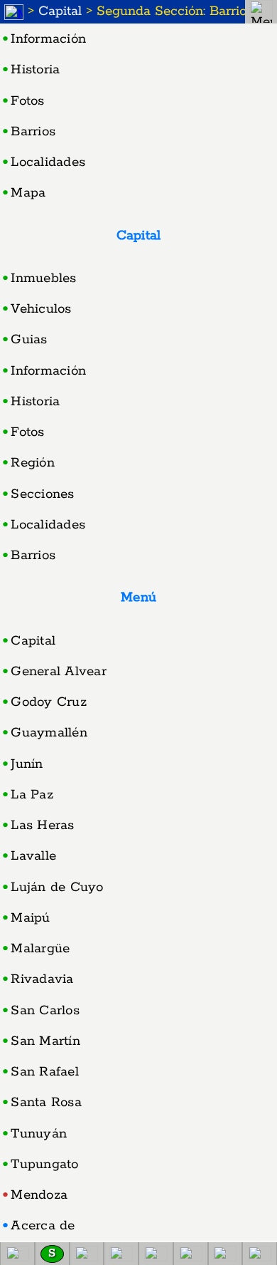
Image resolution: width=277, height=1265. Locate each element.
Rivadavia (42, 979)
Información (48, 39)
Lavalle (33, 856)
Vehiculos (41, 309)
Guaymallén (49, 732)
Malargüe (40, 948)
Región (33, 463)
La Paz (32, 794)
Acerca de (43, 1225)
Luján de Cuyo (57, 887)
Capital (60, 11)
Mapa (28, 193)
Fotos (27, 101)
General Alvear (59, 671)
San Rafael (45, 1072)
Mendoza (39, 1195)
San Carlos (45, 1010)
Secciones (42, 494)
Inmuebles (43, 278)
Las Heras (42, 825)
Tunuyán (39, 1133)
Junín (27, 764)
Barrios (33, 131)
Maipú (30, 918)
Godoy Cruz (49, 702)
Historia (35, 69)
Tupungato (44, 1164)
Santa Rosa (46, 1102)
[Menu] (261, 12)
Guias (29, 339)
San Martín (45, 1041)
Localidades (48, 162)
